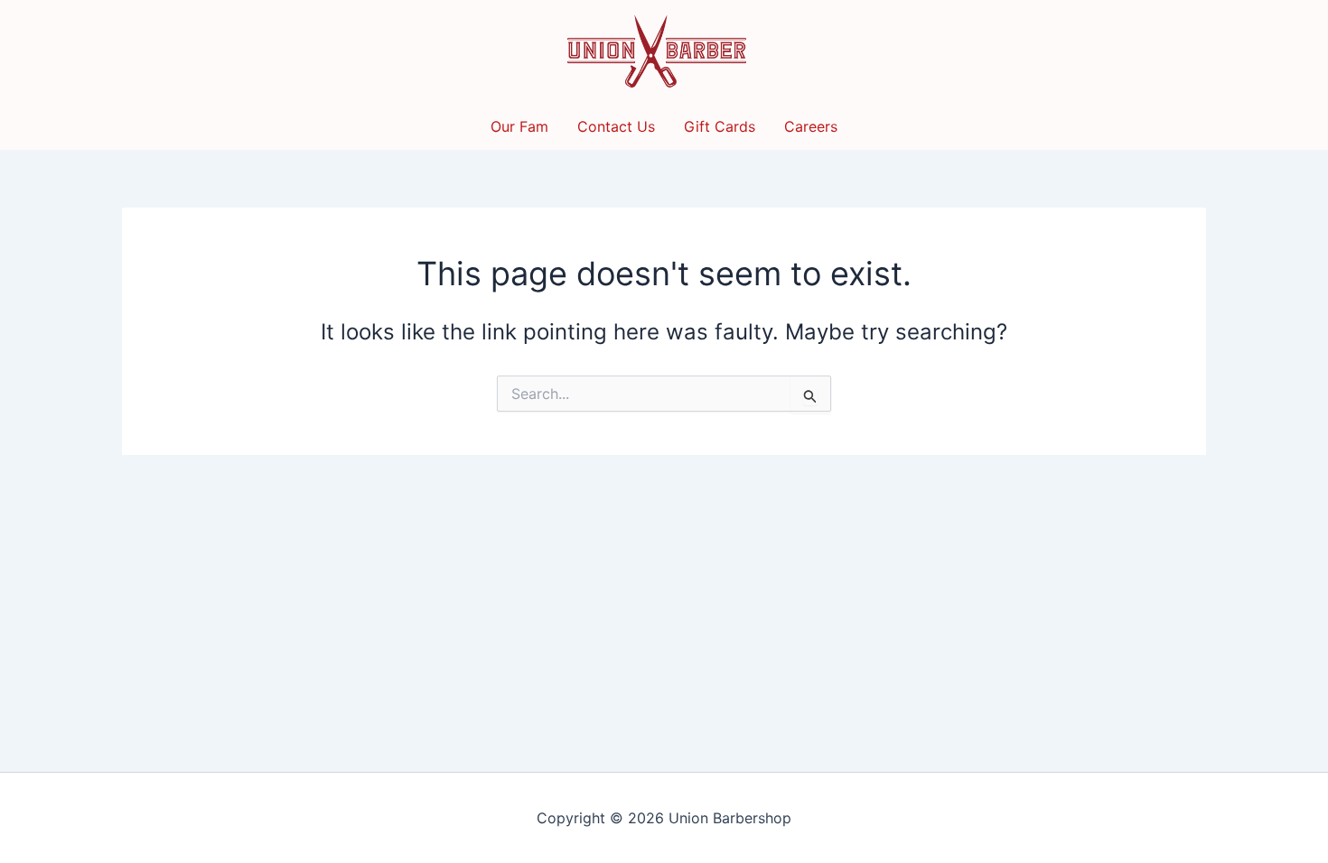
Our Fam (519, 126)
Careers (810, 126)
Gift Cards (719, 126)
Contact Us (616, 126)
